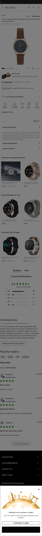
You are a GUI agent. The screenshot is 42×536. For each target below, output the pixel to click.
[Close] (21, 488)
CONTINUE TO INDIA (21, 523)
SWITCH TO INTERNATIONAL (21, 530)
